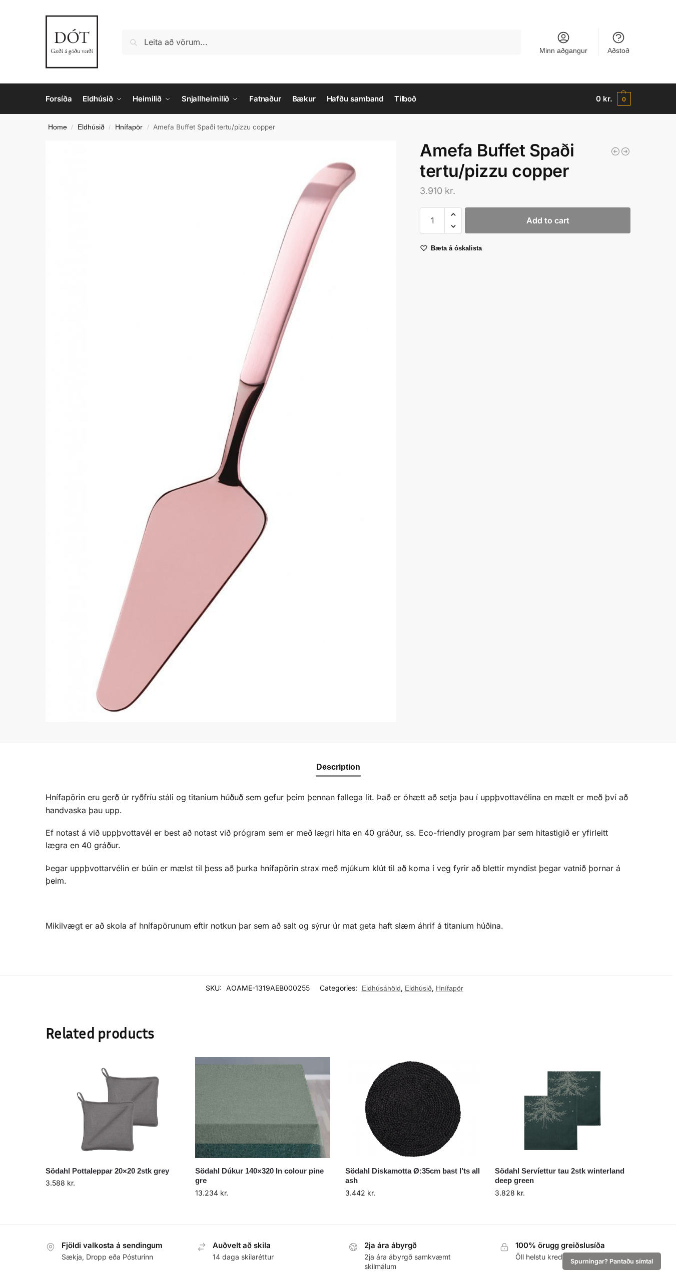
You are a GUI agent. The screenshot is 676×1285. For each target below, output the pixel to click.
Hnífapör (129, 127)
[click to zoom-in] (221, 431)
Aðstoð (618, 50)
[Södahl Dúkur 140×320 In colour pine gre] (262, 1107)
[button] (613, 99)
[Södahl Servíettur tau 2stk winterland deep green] (562, 1107)
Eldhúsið (91, 127)
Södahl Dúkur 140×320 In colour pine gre (259, 1176)
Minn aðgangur (563, 50)
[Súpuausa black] (625, 151)
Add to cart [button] (113, 1204)
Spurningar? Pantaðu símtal (611, 1261)
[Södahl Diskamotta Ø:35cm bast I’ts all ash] (412, 1107)
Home (57, 127)
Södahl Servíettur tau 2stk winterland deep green (559, 1176)
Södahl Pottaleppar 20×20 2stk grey (107, 1171)
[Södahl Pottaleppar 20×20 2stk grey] (113, 1107)
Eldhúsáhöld (381, 988)
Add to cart (547, 220)
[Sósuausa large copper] (615, 151)
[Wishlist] (165, 1072)
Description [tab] (338, 767)
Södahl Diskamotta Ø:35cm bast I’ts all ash (412, 1176)
